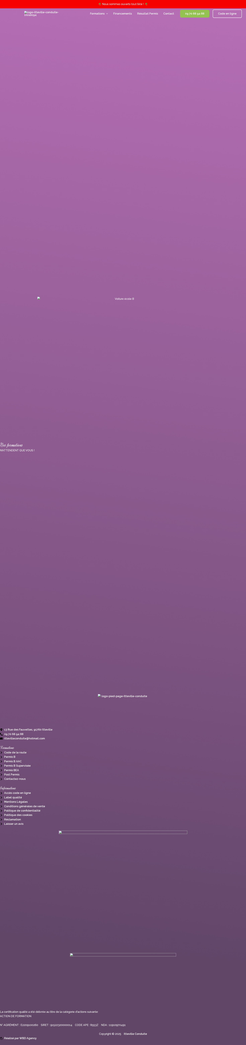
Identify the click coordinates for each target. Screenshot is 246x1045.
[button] (106, 14)
